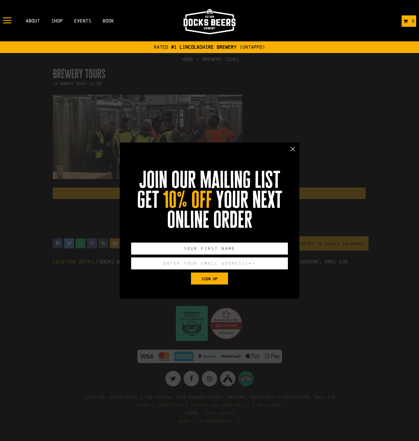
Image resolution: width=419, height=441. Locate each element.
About (33, 20)
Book (108, 20)
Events (82, 20)
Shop (57, 20)
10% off (187, 200)
